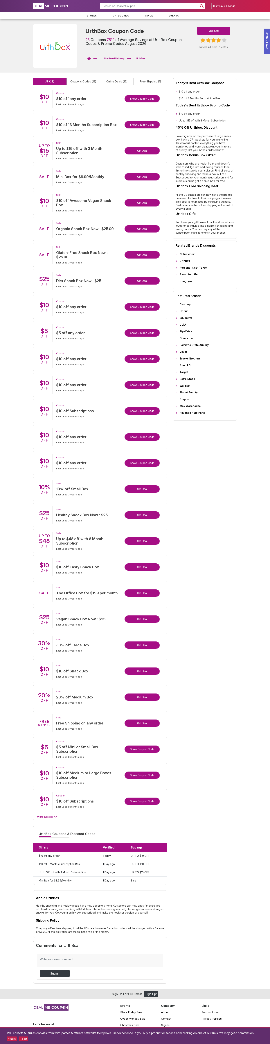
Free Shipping (150, 81)
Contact (166, 1018)
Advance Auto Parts (192, 412)
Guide (149, 15)
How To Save (267, 41)
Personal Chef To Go (193, 267)
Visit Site (213, 30)
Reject (23, 1038)
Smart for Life (189, 274)
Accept (12, 1038)
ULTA (183, 324)
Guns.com (186, 338)
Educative (186, 317)
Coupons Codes (83, 81)
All (49, 81)
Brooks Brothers (190, 358)
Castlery (185, 304)
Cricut (184, 311)
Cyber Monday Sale (132, 1018)
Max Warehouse (190, 405)
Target (184, 372)
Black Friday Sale (131, 1012)
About (165, 1012)
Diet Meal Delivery (114, 58)
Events (174, 15)
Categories (121, 15)
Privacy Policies (212, 1018)
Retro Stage (187, 378)
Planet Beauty (189, 392)
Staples (185, 399)
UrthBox (185, 260)
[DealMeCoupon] (90, 58)
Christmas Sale (129, 1025)
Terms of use (210, 1012)
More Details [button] (45, 816)
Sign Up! (151, 994)
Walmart (185, 385)
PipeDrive (186, 331)
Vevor (183, 351)
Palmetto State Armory (194, 344)
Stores (92, 15)
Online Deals (116, 81)
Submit (54, 973)
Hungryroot (187, 281)
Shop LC (185, 365)
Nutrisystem (187, 254)
